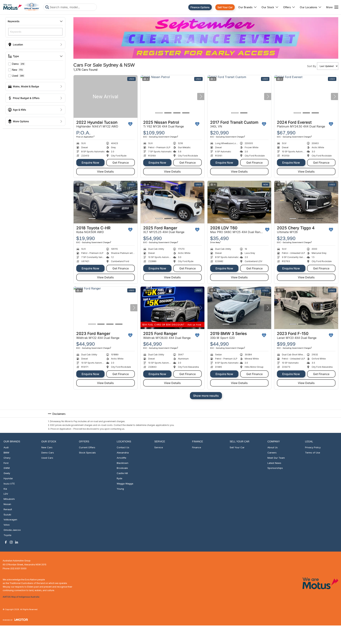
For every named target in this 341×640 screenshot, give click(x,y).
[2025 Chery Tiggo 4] (306, 202)
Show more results (206, 395)
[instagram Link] (11, 542)
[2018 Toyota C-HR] (105, 202)
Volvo (7, 524)
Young (120, 488)
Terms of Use (312, 452)
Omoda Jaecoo (12, 529)
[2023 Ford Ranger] (105, 308)
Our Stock (268, 7)
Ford (6, 463)
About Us (272, 447)
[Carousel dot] (159, 112)
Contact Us (123, 447)
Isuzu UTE (9, 483)
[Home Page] (21, 7)
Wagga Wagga (125, 483)
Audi (6, 447)
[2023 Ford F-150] (306, 308)
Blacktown (122, 463)
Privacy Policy (313, 447)
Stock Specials (87, 452)
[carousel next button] (200, 96)
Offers (287, 7)
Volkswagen (10, 519)
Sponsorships (275, 468)
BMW (6, 452)
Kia (5, 488)
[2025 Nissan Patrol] (172, 96)
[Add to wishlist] (130, 124)
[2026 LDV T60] (239, 202)
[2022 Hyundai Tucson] (105, 96)
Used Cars (47, 457)
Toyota (7, 535)
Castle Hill (122, 473)
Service (158, 447)
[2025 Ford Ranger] (172, 202)
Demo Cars (47, 452)
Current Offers (87, 447)
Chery (7, 457)
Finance (196, 447)
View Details (105, 171)
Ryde (119, 478)
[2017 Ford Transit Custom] (239, 96)
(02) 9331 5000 (18, 568)
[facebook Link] (6, 542)
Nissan (7, 504)
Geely (7, 473)
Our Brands (245, 7)
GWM (7, 468)
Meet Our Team (276, 457)
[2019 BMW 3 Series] (239, 308)
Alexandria (123, 452)
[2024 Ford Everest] (306, 96)
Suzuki (7, 514)
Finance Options (200, 7)
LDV (6, 493)
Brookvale (122, 468)
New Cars (46, 447)
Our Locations (308, 7)
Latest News (274, 463)
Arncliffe (121, 457)
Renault (8, 509)
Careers (272, 452)
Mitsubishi (9, 498)
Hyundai (8, 478)
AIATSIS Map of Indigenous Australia (21, 596)
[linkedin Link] (16, 542)
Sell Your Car (225, 7)
